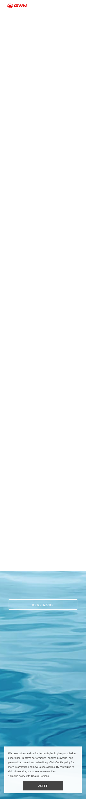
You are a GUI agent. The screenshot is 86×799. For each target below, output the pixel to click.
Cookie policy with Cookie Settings (29, 776)
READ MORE (43, 604)
